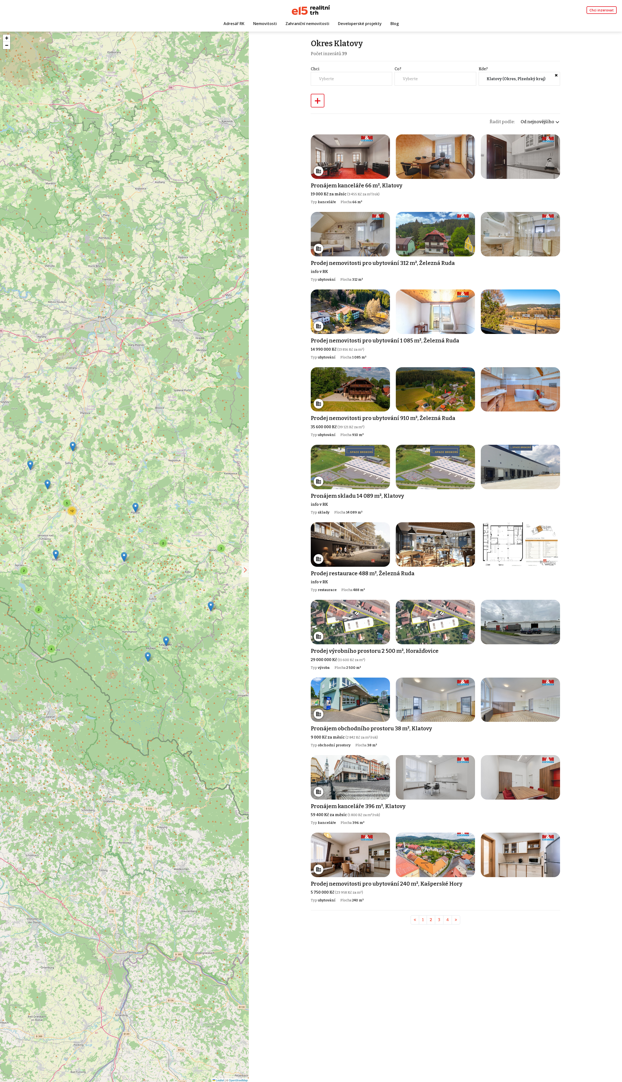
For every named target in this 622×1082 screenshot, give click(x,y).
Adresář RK (234, 23)
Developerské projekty (360, 23)
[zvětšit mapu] (245, 570)
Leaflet (219, 1080)
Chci (315, 69)
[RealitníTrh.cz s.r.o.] (311, 9)
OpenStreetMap (238, 1080)
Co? (398, 69)
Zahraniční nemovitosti (307, 23)
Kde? (483, 69)
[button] (211, 606)
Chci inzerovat (601, 10)
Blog (394, 23)
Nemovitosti (265, 23)
